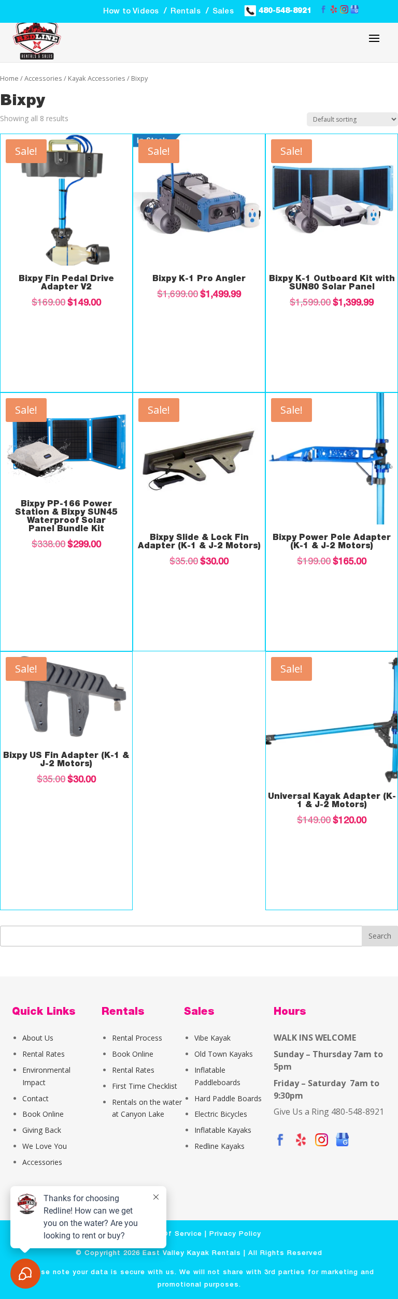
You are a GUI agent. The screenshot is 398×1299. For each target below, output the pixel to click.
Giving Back (41, 1130)
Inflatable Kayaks (222, 1130)
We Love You (44, 1146)
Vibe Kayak (212, 1038)
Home (9, 78)
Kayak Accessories (96, 78)
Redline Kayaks (219, 1146)
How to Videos (131, 11)
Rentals (185, 11)
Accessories (43, 78)
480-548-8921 (283, 10)
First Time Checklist (144, 1086)
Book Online (43, 1114)
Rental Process (137, 1038)
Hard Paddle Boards (228, 1098)
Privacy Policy (235, 1234)
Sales (223, 11)
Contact (35, 1098)
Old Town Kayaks (223, 1054)
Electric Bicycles (220, 1114)
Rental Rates (43, 1054)
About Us (37, 1038)
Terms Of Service (169, 1234)
